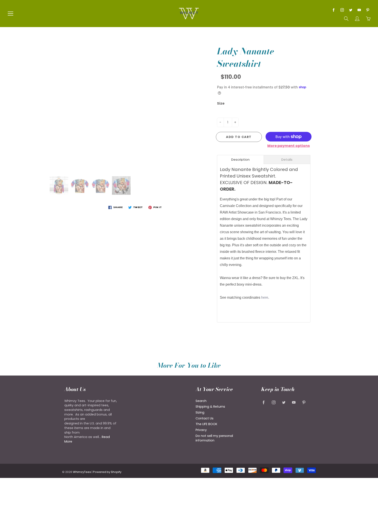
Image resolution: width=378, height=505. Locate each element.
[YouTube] (359, 10)
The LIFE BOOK (206, 424)
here (264, 297)
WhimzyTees (82, 472)
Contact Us (205, 418)
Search (201, 401)
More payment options (288, 145)
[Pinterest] (367, 10)
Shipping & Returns (210, 406)
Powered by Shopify (107, 472)
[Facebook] (333, 10)
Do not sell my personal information (214, 438)
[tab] (240, 159)
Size (220, 103)
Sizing (200, 412)
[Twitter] (350, 10)
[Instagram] (342, 10)
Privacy (201, 430)
